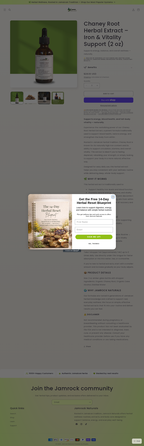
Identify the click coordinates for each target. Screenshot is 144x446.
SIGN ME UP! (94, 237)
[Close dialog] (113, 197)
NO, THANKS (94, 243)
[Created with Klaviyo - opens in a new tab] (72, 250)
